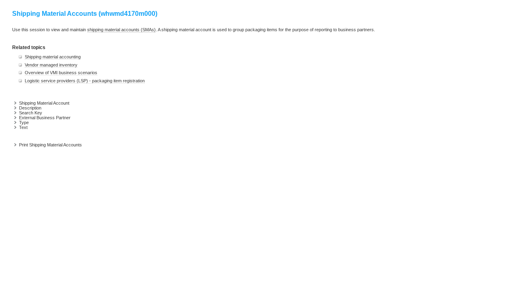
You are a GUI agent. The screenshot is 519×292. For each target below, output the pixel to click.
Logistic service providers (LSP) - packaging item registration (85, 80)
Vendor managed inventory (51, 64)
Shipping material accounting (53, 56)
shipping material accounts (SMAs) (121, 29)
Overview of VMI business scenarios (61, 72)
